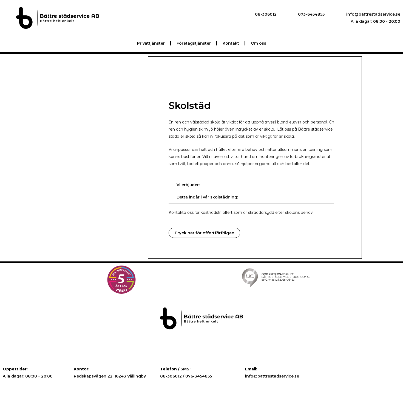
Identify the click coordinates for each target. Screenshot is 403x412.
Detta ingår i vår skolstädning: (207, 197)
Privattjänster (151, 43)
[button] (204, 233)
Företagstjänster (194, 43)
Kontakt (231, 43)
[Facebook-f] (355, 376)
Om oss (258, 43)
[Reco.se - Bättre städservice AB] (121, 280)
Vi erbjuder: (188, 184)
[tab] (251, 185)
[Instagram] (366, 376)
